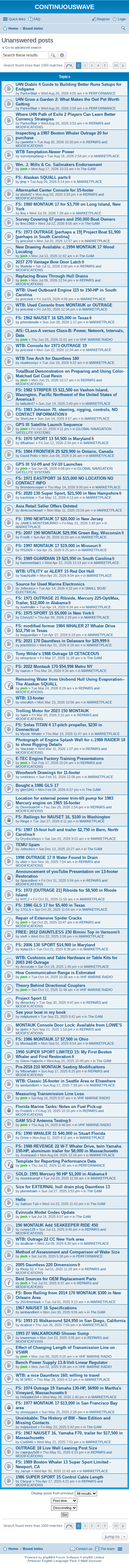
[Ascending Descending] (64, 1508)
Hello (21, 1199)
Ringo (24, 821)
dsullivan (27, 1243)
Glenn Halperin (31, 1061)
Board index (33, 1549)
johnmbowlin (29, 322)
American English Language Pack (52, 1560)
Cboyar (26, 1481)
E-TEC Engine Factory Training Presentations (60, 758)
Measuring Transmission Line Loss (50, 1093)
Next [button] (123, 65)
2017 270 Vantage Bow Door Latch (48, 262)
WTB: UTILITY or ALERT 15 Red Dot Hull (55, 571)
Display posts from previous (53, 1493)
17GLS (25, 909)
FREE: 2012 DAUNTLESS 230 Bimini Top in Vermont (66, 932)
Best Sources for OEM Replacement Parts (56, 1279)
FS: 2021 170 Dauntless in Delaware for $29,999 (61, 641)
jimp (23, 182)
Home (13, 1549)
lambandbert (29, 1085)
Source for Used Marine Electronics (50, 584)
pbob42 (26, 194)
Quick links (17, 19)
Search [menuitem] (123, 29)
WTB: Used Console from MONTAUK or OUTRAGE (64, 305)
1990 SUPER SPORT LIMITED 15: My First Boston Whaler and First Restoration (64, 1054)
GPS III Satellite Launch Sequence (49, 424)
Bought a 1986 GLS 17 (37, 785)
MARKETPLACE (106, 156)
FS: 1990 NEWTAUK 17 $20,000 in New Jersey (59, 519)
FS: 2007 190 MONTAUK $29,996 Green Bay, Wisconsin (68, 533)
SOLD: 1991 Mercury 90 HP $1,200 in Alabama (60, 1174)
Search (53, 55)
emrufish (27, 702)
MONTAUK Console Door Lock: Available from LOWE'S (69, 1025)
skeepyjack (29, 1412)
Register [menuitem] (103, 19)
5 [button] (105, 65)
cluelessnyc (29, 363)
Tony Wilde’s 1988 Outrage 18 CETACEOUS (57, 653)
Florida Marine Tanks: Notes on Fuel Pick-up (59, 1106)
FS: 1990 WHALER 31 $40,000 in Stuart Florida (60, 1133)
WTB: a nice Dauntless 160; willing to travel (58, 1375)
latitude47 (27, 403)
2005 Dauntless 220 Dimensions (46, 1264)
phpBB (48, 1557)
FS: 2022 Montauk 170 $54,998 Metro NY (54, 666)
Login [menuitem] (122, 19)
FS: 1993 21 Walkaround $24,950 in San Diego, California (71, 1320)
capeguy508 (29, 1452)
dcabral (26, 1325)
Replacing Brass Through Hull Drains (52, 276)
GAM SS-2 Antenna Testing (42, 1120)
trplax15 (26, 949)
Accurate (27, 966)
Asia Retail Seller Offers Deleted (46, 506)
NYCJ (24, 899)
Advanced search (62, 55)
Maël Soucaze (91, 1560)
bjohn (24, 1029)
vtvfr (23, 936)
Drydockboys (30, 839)
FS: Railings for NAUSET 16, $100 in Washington (63, 817)
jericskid (26, 241)
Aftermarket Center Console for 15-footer (55, 190)
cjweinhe (27, 142)
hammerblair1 (30, 563)
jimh (24, 169)
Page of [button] (69, 65)
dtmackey (27, 1002)
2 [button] (85, 65)
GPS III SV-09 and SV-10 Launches (49, 464)
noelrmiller (28, 607)
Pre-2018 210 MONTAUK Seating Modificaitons (60, 1067)
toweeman (28, 1338)
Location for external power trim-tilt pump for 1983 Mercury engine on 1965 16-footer (64, 800)
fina (23, 213)
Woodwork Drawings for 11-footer (48, 772)
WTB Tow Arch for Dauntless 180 (47, 358)
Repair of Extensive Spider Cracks (49, 918)
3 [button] (92, 65)
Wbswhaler (28, 1071)
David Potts (29, 456)
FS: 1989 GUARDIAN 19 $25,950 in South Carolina (63, 558)
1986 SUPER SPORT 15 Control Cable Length (59, 1477)
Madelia (26, 266)
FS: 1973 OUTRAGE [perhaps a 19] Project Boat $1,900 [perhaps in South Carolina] (68, 234)
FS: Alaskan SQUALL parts (42, 177)
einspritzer (28, 658)
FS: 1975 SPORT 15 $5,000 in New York (53, 613)
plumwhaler (29, 1191)
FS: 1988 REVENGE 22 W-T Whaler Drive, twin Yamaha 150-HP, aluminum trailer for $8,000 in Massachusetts (68, 1148)
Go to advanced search (23, 47)
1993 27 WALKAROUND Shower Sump (52, 1333)
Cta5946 (26, 1442)
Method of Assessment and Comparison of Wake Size (68, 1252)
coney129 (27, 1229)
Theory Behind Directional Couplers (50, 985)
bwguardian (29, 635)
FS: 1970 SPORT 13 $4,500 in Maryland (53, 438)
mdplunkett (28, 1016)
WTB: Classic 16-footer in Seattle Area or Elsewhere (66, 1081)
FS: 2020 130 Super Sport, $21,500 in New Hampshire (67, 493)
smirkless (27, 777)
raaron (25, 671)
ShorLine (27, 418)
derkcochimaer (31, 510)
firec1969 (27, 223)
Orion (24, 1138)
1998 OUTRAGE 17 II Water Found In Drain (57, 857)
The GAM (88, 169)
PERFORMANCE (102, 93)
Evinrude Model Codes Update (45, 1212)
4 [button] (98, 65)
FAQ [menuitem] (37, 19)
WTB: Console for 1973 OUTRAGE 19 (51, 345)
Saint (24, 715)
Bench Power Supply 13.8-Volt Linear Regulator (62, 1362)
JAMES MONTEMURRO (39, 523)
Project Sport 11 (31, 998)
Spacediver (29, 880)
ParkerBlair (28, 93)
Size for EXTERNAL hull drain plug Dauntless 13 (63, 1186)
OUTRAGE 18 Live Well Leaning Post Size (56, 1448)
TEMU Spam (28, 844)
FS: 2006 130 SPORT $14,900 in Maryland (55, 945)
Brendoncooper (32, 487)
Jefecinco (27, 588)
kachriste (27, 497)
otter (23, 862)
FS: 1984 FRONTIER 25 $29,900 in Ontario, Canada (64, 451)
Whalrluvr (27, 443)
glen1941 (27, 790)
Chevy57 (27, 617)
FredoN (26, 1111)
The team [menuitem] (107, 1549)
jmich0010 (28, 645)
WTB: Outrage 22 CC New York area (50, 1239)
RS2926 (26, 550)
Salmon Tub (29, 1204)
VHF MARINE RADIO (96, 339)
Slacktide (27, 749)
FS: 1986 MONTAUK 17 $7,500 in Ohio (52, 1039)
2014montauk (30, 1302)
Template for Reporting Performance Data (56, 1161)
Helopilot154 (29, 1397)
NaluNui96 (28, 575)
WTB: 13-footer (30, 698)
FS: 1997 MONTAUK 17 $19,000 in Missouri (57, 545)
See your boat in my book (41, 1012)
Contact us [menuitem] (84, 1549)
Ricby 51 (27, 1269)
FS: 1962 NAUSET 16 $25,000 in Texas (52, 318)
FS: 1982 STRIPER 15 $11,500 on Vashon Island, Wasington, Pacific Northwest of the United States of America (66, 395)
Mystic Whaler (31, 734)
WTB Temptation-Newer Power (45, 152)
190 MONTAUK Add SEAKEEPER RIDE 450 (57, 1225)
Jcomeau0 (28, 1155)
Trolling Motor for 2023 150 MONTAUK (52, 710)
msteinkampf (30, 1178)
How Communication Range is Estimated (55, 972)
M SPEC (26, 1379)
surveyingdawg (32, 156)
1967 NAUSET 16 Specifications (46, 1308)
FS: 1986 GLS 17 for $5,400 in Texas (50, 905)
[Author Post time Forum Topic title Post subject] (64, 1500)
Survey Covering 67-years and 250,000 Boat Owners (65, 219)
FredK (25, 537)
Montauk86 (28, 1043)
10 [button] (116, 65)
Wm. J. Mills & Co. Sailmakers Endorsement (59, 164)
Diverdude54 (30, 807)
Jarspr (25, 1471)
